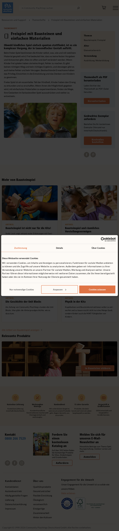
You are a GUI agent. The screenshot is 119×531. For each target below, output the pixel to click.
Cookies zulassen (97, 289)
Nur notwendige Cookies (21, 289)
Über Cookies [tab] (98, 248)
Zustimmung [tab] (20, 248)
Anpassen (58, 289)
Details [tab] (59, 248)
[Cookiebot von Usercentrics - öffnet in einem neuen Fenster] (103, 239)
